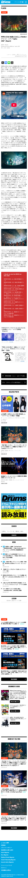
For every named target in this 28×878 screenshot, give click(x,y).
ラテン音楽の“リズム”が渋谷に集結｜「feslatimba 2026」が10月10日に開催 (12, 589)
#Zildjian (6, 450)
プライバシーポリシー (6, 847)
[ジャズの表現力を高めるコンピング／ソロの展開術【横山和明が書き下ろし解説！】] (14, 612)
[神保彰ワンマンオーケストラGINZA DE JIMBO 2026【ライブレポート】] (14, 465)
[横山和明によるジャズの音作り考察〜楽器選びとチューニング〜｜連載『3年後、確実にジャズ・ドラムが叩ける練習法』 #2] (14, 635)
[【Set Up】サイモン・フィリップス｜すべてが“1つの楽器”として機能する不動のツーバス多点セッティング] (14, 434)
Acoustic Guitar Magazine (7, 862)
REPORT (4, 12)
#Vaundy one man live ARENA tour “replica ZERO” (10, 46)
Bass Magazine (4, 855)
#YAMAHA (10, 480)
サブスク (22, 623)
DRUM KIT (4, 442)
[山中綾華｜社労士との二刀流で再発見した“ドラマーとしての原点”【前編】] (14, 403)
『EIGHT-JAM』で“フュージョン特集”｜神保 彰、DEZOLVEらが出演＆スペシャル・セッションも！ (15, 563)
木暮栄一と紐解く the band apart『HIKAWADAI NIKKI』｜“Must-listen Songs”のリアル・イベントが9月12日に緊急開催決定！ (14, 548)
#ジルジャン (4, 452)
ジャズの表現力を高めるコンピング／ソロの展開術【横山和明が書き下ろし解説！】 (13, 622)
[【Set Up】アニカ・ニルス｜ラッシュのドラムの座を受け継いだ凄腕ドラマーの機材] (14, 806)
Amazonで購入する (15, 701)
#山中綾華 (3, 421)
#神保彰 (3, 481)
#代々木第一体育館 (5, 48)
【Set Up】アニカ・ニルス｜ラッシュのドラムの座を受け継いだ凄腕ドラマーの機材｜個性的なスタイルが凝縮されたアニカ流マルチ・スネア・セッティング (13, 819)
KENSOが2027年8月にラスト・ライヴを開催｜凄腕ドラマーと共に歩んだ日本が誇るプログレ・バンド (15, 576)
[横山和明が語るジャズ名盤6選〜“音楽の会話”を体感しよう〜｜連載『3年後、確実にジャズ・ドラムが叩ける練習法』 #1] (14, 661)
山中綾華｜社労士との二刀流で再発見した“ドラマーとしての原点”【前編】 (13, 415)
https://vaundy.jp (8, 320)
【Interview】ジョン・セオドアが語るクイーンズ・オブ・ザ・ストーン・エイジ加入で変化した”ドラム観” (15, 376)
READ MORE (14, 679)
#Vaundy (6, 45)
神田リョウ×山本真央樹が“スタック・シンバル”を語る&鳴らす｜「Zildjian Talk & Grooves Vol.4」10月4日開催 (14, 555)
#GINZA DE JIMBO (4, 480)
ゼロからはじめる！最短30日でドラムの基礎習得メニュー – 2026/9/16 (18, 706)
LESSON (4, 619)
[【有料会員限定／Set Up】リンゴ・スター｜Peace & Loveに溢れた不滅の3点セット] (14, 778)
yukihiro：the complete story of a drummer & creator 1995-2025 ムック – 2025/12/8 (18, 718)
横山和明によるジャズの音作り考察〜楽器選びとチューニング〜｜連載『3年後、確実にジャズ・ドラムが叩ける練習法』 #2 (14, 647)
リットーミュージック (6, 865)
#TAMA (2, 450)
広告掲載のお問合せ (6, 870)
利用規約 (3, 845)
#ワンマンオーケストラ (18, 480)
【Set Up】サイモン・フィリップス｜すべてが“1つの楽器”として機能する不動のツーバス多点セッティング (14, 446)
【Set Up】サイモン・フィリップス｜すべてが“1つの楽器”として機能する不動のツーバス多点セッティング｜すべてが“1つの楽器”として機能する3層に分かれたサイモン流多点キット (14, 763)
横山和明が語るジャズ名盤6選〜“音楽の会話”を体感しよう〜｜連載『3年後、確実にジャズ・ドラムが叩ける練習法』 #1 (14, 672)
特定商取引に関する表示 (7, 850)
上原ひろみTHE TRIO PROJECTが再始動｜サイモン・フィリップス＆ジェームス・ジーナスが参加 (15, 583)
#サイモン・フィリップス (15, 450)
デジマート (4, 867)
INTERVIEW (4, 411)
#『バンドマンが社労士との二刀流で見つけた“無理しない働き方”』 (13, 418)
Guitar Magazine (5, 852)
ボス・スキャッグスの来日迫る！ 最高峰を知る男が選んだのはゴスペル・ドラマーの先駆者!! (14, 382)
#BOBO (2, 45)
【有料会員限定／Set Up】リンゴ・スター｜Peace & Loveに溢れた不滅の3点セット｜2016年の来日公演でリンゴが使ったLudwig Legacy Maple (14, 790)
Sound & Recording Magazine (8, 859)
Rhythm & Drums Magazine (7, 857)
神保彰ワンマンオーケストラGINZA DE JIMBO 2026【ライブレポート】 (14, 477)
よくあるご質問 (5, 842)
